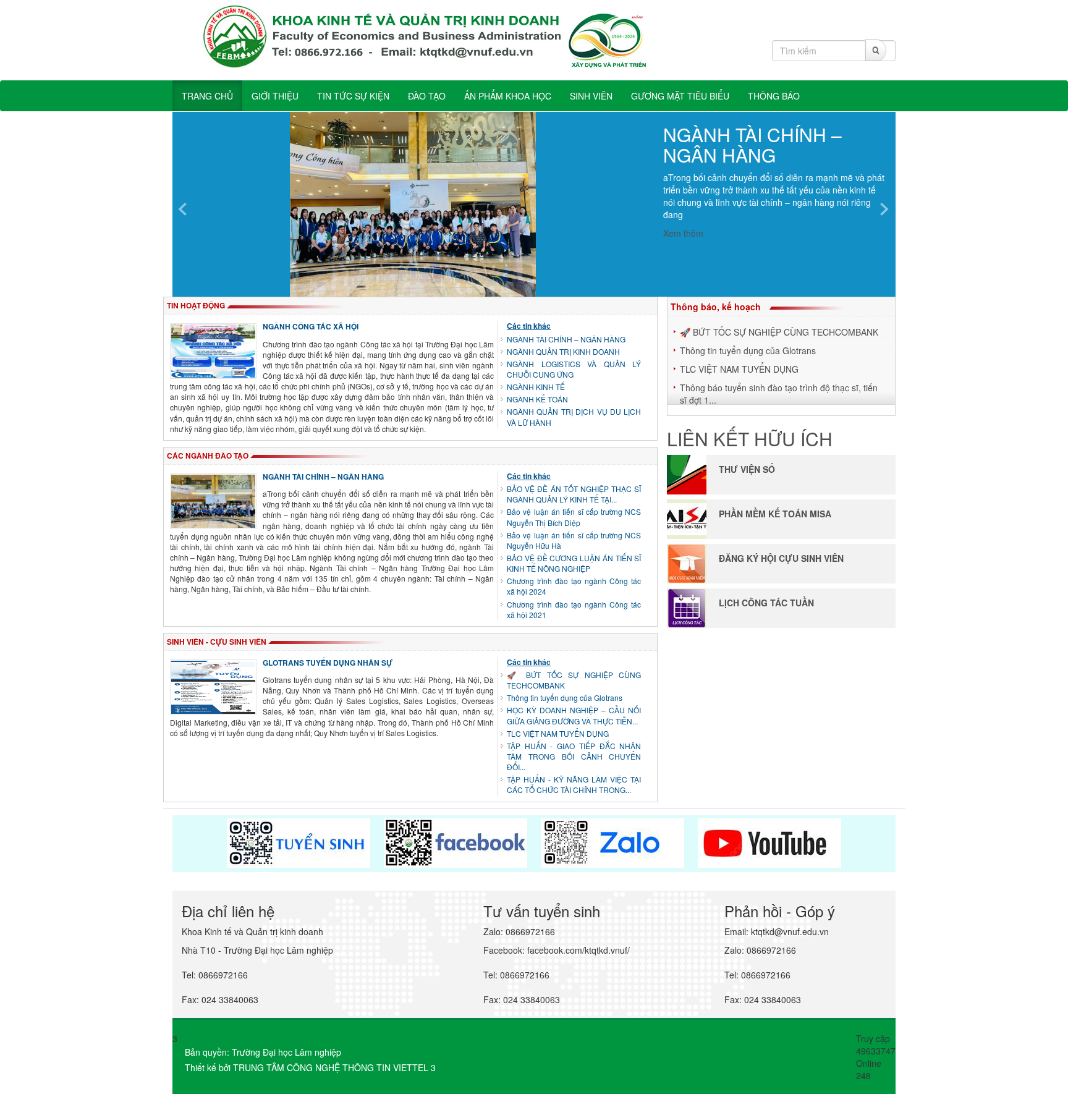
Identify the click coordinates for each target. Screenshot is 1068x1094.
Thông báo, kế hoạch (716, 306)
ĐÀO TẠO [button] (427, 96)
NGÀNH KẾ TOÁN (537, 399)
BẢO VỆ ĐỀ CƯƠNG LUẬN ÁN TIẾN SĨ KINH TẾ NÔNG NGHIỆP (574, 563)
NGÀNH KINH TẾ (536, 386)
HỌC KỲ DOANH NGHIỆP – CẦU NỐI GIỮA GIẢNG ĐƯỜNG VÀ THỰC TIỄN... (574, 715)
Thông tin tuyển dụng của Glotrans (564, 697)
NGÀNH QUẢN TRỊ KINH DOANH (563, 351)
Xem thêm (683, 233)
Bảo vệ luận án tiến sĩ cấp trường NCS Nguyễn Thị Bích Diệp (574, 516)
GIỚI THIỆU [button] (275, 96)
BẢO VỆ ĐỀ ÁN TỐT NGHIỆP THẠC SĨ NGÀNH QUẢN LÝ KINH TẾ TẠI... (574, 493)
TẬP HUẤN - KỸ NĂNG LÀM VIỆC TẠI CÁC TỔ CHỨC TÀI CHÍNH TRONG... (574, 784)
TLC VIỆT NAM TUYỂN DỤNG (558, 733)
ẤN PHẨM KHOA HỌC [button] (507, 96)
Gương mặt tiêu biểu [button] (680, 96)
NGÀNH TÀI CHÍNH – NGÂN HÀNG (752, 144)
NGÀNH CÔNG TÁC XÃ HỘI (310, 326)
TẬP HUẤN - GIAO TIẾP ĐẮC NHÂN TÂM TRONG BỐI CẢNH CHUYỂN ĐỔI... (574, 756)
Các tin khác (529, 325)
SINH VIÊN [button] (591, 96)
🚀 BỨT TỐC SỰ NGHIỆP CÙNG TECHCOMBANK (779, 332)
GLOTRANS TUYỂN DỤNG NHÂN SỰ (327, 662)
